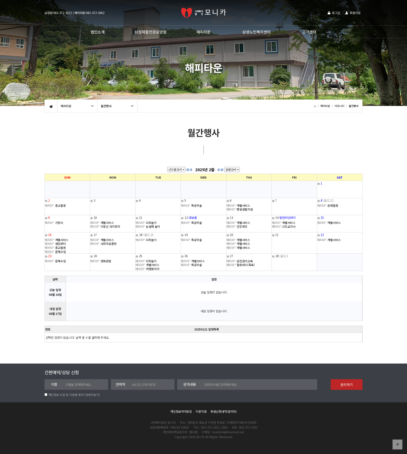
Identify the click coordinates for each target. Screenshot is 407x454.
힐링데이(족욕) (240, 265)
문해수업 (55, 251)
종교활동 (55, 205)
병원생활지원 (239, 209)
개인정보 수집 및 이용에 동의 (66, 395)
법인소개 (98, 32)
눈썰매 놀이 (147, 226)
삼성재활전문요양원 (150, 32)
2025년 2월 (205, 169)
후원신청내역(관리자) (223, 411)
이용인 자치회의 (105, 226)
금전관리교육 (239, 261)
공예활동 (327, 205)
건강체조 (237, 226)
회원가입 (355, 13)
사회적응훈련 (103, 244)
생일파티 (55, 244)
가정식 (54, 222)
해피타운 (204, 32)
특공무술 (191, 205)
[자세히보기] (92, 395)
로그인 (335, 13)
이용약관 (201, 411)
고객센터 (309, 32)
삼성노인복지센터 (256, 32)
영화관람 (100, 261)
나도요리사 (283, 226)
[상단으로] (397, 444)
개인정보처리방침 (181, 411)
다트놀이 (146, 222)
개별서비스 (238, 205)
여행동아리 (147, 269)
